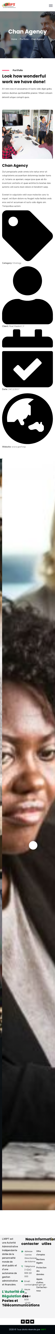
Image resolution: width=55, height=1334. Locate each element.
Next (33, 845)
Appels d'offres (39, 1281)
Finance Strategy (16, 1200)
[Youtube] (32, 1322)
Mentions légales (40, 1261)
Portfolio (24, 39)
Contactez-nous (41, 1289)
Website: (6, 446)
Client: (5, 326)
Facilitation (11, 1204)
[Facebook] (23, 1322)
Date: (5, 389)
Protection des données (41, 1271)
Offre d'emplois (40, 1253)
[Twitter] (27, 1322)
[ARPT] (9, 6)
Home (14, 39)
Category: (7, 263)
